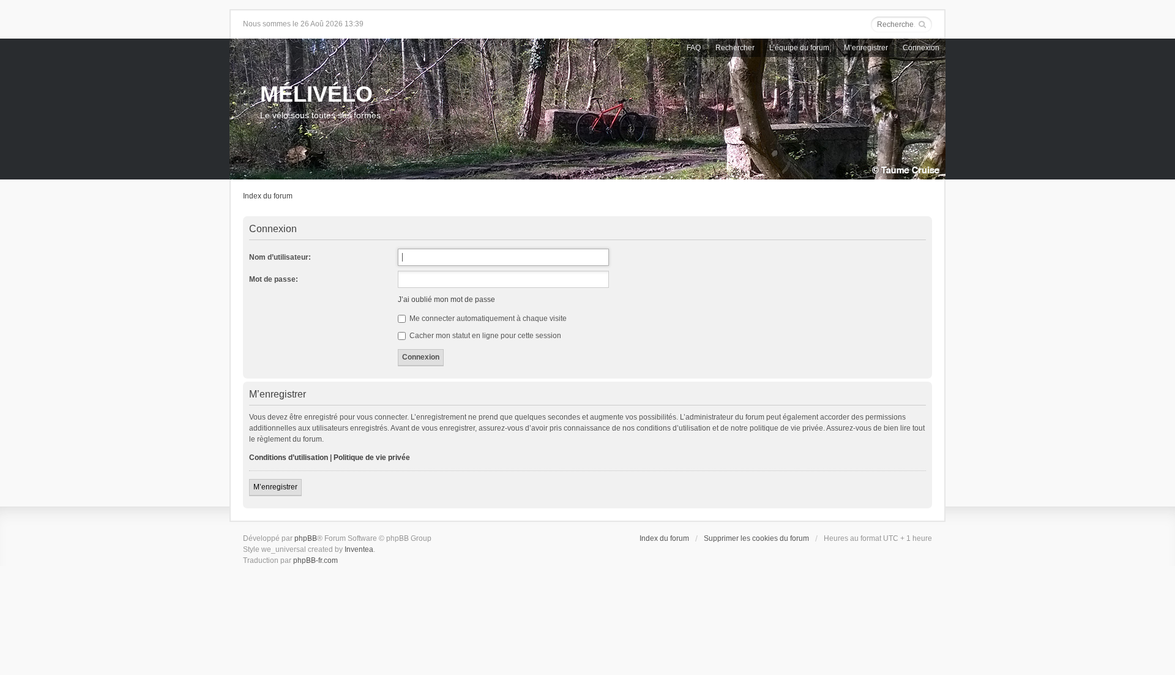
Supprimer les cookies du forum (756, 538)
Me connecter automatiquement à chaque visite (487, 318)
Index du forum (268, 196)
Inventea (359, 549)
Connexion (921, 47)
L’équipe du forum (799, 47)
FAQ (694, 47)
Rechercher (735, 47)
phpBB (305, 538)
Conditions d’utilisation (288, 457)
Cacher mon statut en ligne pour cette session (484, 335)
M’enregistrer (866, 47)
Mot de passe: (273, 279)
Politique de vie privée (372, 457)
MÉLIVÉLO (316, 94)
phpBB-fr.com (315, 560)
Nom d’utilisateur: (280, 257)
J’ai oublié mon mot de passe (446, 299)
